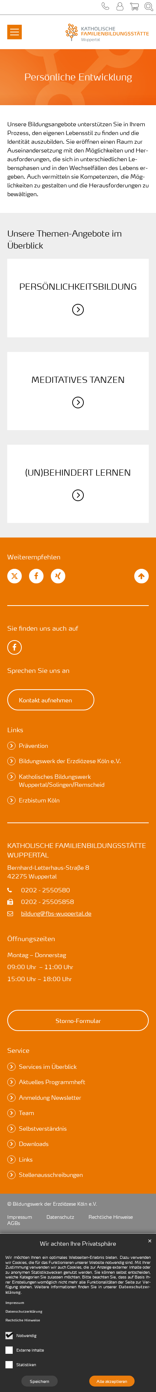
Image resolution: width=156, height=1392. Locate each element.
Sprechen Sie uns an (38, 670)
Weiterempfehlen (34, 556)
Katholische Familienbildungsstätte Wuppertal (76, 850)
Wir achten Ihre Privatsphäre (78, 1243)
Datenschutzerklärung (23, 1311)
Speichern (39, 1381)
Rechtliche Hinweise (22, 1320)
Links (15, 729)
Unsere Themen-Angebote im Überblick (64, 239)
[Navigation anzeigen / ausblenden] (14, 27)
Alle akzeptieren (112, 1381)
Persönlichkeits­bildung (78, 286)
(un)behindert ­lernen (78, 472)
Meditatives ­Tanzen (78, 379)
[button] (105, 7)
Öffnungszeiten (31, 938)
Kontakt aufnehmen (45, 699)
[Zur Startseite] (103, 33)
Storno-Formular (78, 1020)
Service (18, 1050)
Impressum (14, 1302)
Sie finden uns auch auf (42, 627)
